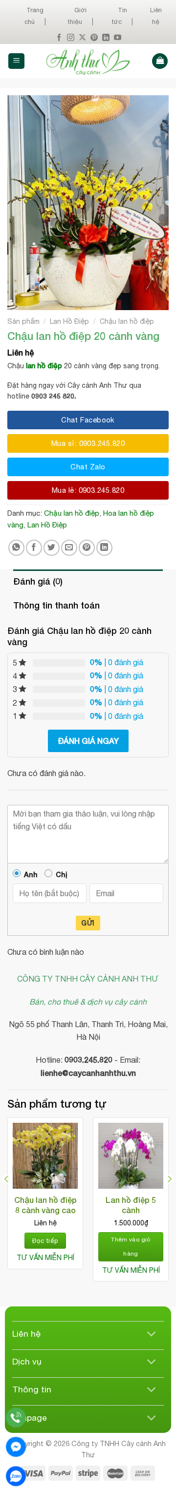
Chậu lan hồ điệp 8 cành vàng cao (45, 1205)
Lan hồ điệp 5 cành (131, 1205)
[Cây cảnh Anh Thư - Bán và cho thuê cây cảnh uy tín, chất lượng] (88, 61)
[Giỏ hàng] (160, 61)
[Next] (169, 1198)
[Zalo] (16, 1476)
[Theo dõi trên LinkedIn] (106, 38)
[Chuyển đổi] (151, 1334)
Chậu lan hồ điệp (127, 321)
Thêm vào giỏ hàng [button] (130, 1246)
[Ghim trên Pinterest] (87, 548)
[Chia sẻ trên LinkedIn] (104, 548)
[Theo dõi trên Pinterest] (94, 38)
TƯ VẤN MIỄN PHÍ (45, 1257)
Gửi (87, 923)
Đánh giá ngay (88, 740)
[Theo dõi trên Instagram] (70, 38)
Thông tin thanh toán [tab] (56, 605)
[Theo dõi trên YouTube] (117, 38)
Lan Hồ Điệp (69, 321)
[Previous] (7, 1198)
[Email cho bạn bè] (69, 548)
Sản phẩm (23, 321)
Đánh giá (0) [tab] (38, 581)
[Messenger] (16, 1447)
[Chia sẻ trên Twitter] (52, 548)
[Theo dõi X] (82, 38)
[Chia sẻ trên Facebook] (34, 548)
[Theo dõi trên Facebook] (59, 38)
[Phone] (16, 1418)
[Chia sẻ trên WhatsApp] (16, 548)
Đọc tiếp (45, 1240)
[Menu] (16, 61)
